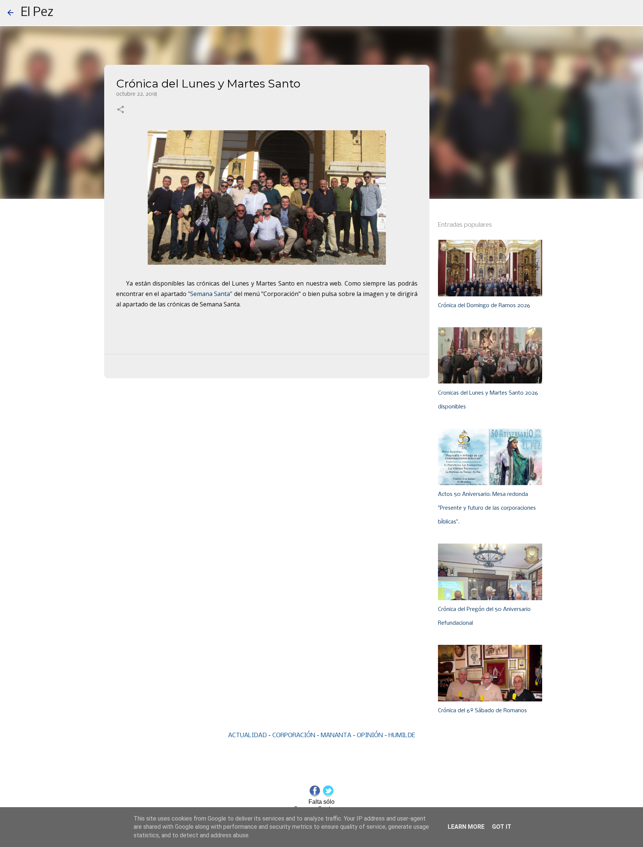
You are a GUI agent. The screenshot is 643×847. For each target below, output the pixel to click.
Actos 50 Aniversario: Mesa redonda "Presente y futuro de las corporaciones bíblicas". (487, 508)
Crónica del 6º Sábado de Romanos (482, 711)
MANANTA (336, 735)
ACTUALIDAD (247, 735)
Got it (501, 826)
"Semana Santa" (210, 294)
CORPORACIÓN (293, 735)
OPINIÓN (370, 735)
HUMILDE (401, 735)
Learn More (466, 826)
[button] (120, 110)
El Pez (37, 12)
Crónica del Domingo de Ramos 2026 (484, 306)
